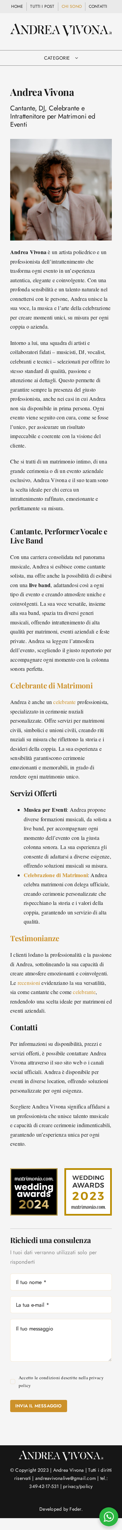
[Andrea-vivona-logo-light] (61, 1452)
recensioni (29, 982)
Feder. (75, 1509)
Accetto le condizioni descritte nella (61, 1381)
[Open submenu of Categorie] (76, 58)
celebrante (64, 701)
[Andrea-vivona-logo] (61, 25)
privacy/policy (78, 1486)
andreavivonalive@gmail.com (65, 1478)
